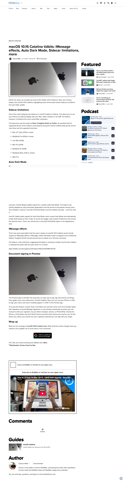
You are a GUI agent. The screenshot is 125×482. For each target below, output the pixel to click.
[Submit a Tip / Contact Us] (101, 3)
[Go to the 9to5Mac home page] (14, 3)
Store (17, 8)
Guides (84, 8)
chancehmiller (38, 463)
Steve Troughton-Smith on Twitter (44, 123)
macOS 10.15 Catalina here (37, 326)
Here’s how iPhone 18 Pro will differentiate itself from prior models (105, 72)
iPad (48, 8)
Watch (55, 8)
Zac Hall (100, 85)
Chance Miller (17, 59)
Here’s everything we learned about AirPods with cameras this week (105, 99)
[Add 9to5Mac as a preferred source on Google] (42, 335)
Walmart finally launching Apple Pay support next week (105, 90)
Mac (41, 8)
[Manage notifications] (121, 478)
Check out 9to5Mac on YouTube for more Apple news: (34, 365)
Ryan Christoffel (102, 77)
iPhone (34, 8)
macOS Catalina (15, 41)
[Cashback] (105, 3)
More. (45, 342)
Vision (63, 8)
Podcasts (24, 8)
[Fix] (108, 3)
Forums (11, 8)
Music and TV (74, 8)
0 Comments (43, 59)
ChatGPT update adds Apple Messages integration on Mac (106, 81)
